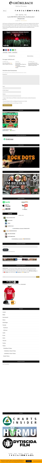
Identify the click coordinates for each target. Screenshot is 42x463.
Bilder (4, 315)
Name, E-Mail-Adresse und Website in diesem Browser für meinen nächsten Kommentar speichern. (19, 98)
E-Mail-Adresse (6, 90)
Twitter (4, 343)
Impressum (20, 453)
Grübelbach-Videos (7, 348)
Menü (5, 10)
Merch (31, 453)
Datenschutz (26, 453)
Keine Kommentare (24, 20)
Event (4, 335)
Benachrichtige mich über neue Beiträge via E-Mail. (12, 103)
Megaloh (9, 52)
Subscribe (5, 249)
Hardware (5, 327)
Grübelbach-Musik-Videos (10, 351)
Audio (4, 333)
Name (4, 86)
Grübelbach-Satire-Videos (10, 353)
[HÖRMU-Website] (20, 431)
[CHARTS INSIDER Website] (20, 420)
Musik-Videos (21, 14)
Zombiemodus (14, 52)
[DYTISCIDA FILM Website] (20, 443)
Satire (4, 338)
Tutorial (4, 340)
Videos (25, 14)
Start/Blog (10, 453)
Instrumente (5, 317)
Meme (4, 320)
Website (4, 94)
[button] (4, 50)
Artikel (17, 14)
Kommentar (5, 74)
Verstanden (28, 461)
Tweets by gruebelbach (6, 364)
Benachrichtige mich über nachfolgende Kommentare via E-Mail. (15, 101)
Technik (4, 325)
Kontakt (15, 453)
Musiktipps (5, 322)
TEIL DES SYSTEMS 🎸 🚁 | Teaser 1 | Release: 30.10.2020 (7, 64)
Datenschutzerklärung (37, 461)
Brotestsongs (5, 52)
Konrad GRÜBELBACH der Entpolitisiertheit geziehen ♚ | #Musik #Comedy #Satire (33, 64)
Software (5, 330)
